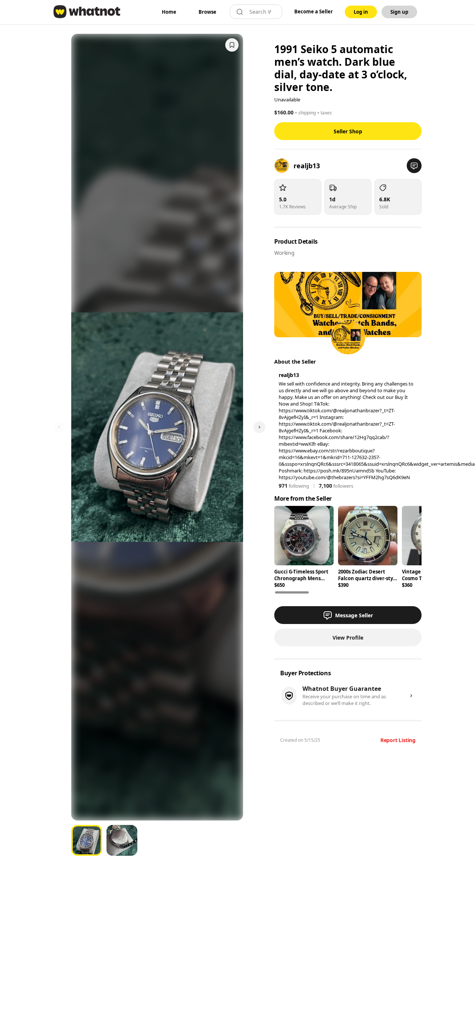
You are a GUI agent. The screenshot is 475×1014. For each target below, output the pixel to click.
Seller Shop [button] (348, 131)
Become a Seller (313, 11)
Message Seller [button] (354, 615)
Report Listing (398, 740)
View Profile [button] (347, 637)
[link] (169, 12)
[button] (414, 165)
